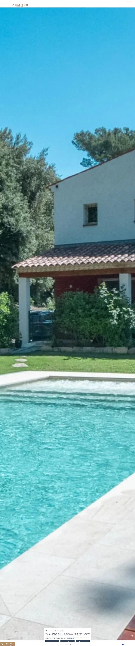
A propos (124, 5)
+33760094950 (60, 644)
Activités (114, 5)
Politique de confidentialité (68, 638)
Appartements (100, 5)
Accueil (87, 5)
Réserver (128, 2)
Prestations (107, 5)
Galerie (129, 5)
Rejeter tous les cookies (52, 641)
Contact (119, 5)
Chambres (93, 5)
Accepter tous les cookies (82, 641)
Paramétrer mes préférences (67, 641)
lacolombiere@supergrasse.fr (68, 644)
